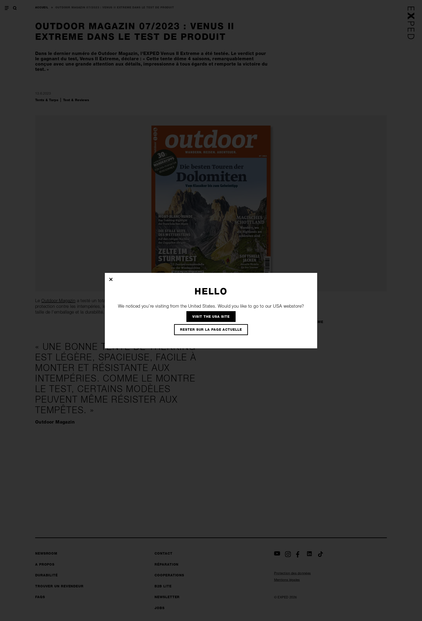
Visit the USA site (210, 316)
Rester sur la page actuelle (211, 329)
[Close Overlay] (111, 279)
